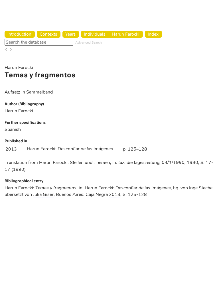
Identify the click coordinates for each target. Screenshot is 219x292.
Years (70, 34)
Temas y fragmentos (55, 188)
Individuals (94, 34)
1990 (192, 162)
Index (153, 34)
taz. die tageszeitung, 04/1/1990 (151, 162)
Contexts (48, 34)
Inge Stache (200, 188)
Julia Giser (43, 194)
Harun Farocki (125, 34)
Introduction (19, 34)
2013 (114, 194)
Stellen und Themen (90, 162)
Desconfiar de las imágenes (85, 149)
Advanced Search (88, 42)
